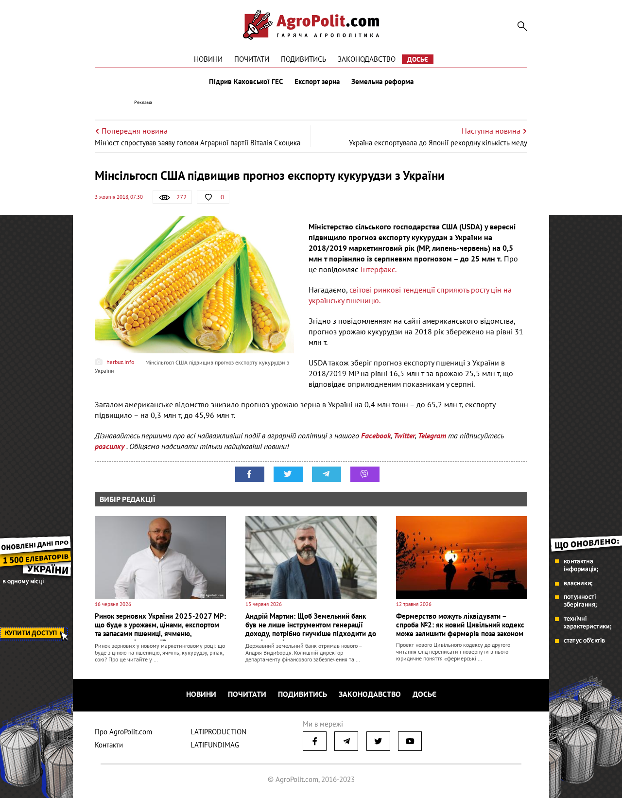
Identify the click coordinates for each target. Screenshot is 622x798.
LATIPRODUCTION (218, 731)
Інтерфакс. (379, 269)
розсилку (110, 446)
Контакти (109, 744)
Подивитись (303, 59)
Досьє (417, 59)
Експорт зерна (317, 81)
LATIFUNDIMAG (214, 744)
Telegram (432, 435)
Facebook (376, 435)
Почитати (251, 59)
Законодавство (367, 59)
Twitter (404, 435)
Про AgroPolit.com (123, 731)
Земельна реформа (382, 81)
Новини (208, 59)
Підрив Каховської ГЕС (246, 81)
